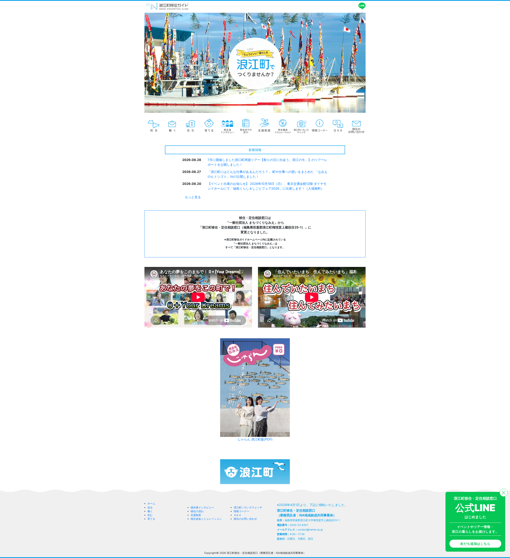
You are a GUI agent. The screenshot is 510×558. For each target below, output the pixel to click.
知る (150, 507)
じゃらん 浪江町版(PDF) (255, 439)
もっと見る (193, 197)
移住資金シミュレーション (206, 518)
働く (150, 511)
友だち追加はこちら (475, 544)
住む (150, 515)
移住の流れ (197, 511)
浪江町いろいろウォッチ (248, 507)
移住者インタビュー (202, 507)
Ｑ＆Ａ (237, 515)
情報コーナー (241, 511)
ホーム (151, 503)
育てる (151, 518)
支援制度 (196, 515)
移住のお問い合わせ (245, 518)
